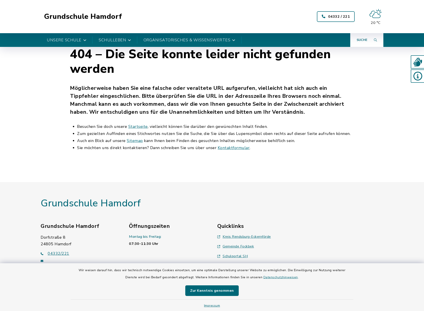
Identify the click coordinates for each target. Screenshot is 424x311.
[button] (417, 62)
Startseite (138, 126)
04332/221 (58, 253)
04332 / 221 (338, 16)
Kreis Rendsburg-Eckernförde (247, 236)
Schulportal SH (235, 256)
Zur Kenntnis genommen (212, 290)
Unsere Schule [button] (64, 40)
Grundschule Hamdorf (83, 16)
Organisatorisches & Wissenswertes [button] (187, 40)
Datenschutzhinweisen (280, 277)
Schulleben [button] (112, 40)
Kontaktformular (234, 147)
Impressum (212, 305)
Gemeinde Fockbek (238, 246)
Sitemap (135, 140)
